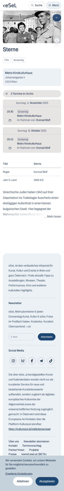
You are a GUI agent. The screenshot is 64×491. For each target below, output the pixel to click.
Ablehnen (23, 481)
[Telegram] (41, 360)
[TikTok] (50, 360)
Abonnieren (46, 337)
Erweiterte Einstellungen (19, 473)
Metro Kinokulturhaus (29, 115)
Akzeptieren (47, 481)
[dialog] (32, 473)
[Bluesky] (22, 360)
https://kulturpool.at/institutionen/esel (29, 429)
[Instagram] (13, 360)
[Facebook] (32, 360)
